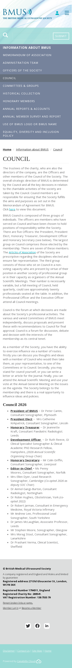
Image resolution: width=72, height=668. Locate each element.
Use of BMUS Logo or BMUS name (30, 124)
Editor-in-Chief (22, 468)
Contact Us (23, 650)
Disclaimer (9, 650)
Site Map (37, 650)
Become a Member (31, 608)
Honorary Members (19, 101)
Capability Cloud (26, 661)
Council (9, 78)
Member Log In (10, 608)
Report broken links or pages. (18, 602)
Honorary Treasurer (25, 427)
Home (7, 149)
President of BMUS (24, 411)
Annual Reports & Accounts (26, 109)
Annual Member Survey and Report (32, 116)
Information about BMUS (27, 47)
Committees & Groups (21, 86)
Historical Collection (21, 93)
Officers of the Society (22, 70)
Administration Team (20, 62)
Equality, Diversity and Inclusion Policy (31, 133)
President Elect (21, 419)
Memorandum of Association (27, 55)
